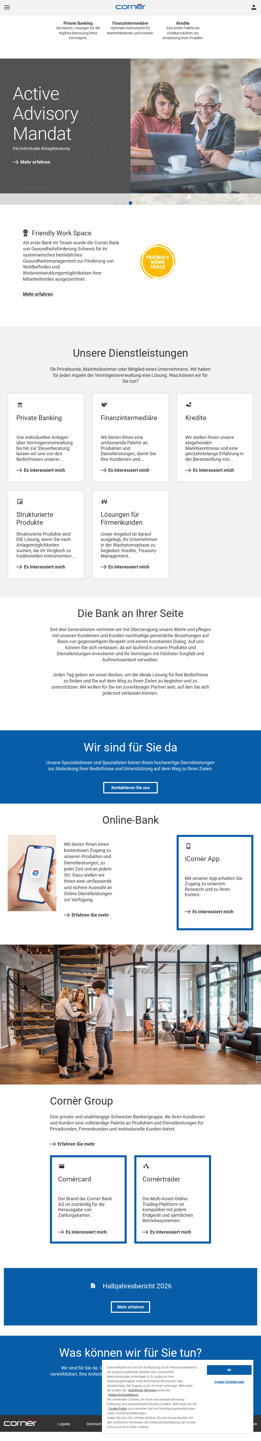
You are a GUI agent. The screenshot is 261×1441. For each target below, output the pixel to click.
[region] (177, 1396)
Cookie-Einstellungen (229, 1382)
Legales (64, 1420)
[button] (115, 199)
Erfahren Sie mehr (90, 911)
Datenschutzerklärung (123, 1395)
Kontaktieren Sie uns (130, 783)
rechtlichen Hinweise (142, 1390)
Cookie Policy (117, 1408)
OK (229, 1370)
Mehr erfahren (35, 162)
